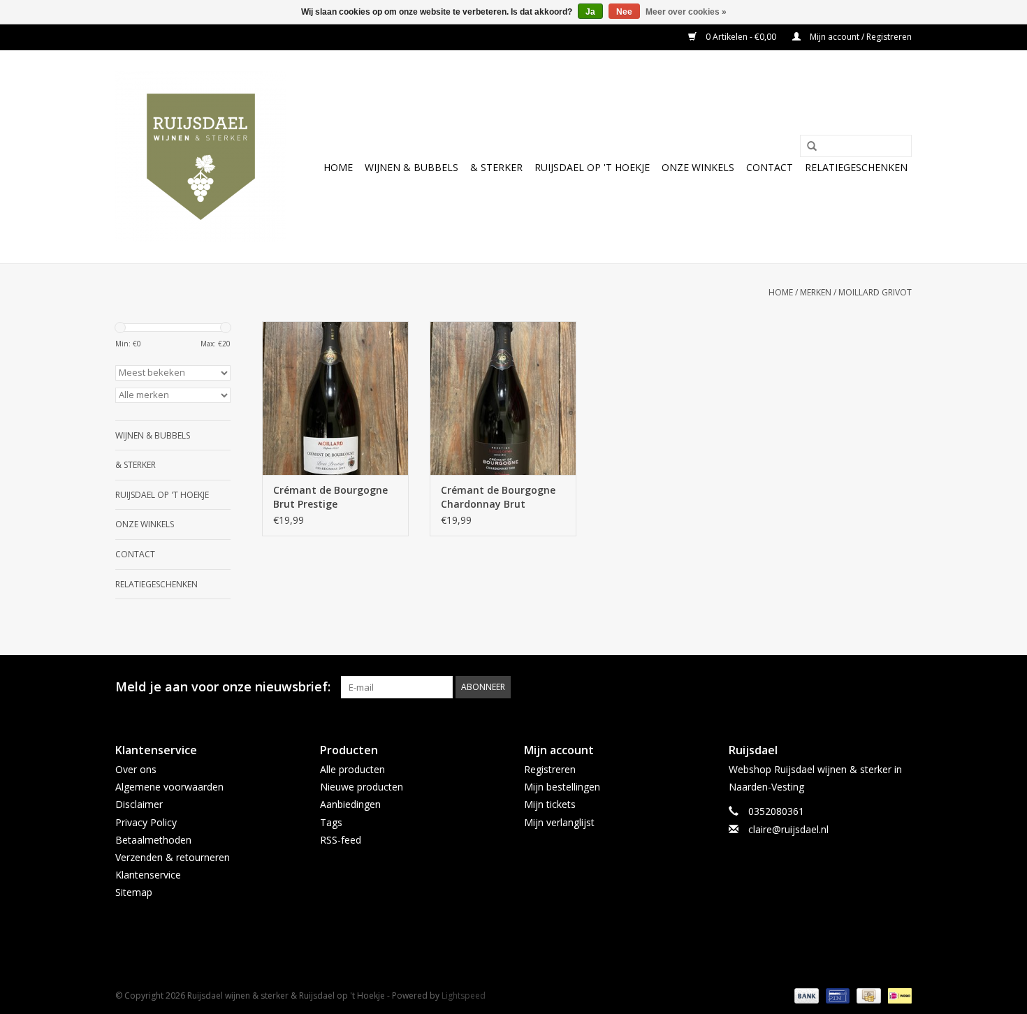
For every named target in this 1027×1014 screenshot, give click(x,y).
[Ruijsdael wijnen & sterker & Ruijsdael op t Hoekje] (200, 156)
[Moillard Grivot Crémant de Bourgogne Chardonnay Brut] (503, 398)
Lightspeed (464, 995)
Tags (331, 822)
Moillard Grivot (875, 292)
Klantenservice (148, 874)
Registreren (550, 769)
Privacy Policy (146, 822)
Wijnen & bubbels (411, 167)
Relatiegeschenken (856, 167)
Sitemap (133, 892)
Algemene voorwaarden (169, 786)
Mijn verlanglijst (559, 822)
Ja (590, 12)
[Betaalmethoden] (805, 995)
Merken (815, 292)
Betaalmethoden (153, 839)
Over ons (135, 769)
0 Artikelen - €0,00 (741, 37)
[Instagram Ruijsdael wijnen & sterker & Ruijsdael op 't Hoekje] (900, 687)
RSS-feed (340, 839)
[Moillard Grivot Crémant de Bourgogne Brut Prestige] (335, 398)
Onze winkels (698, 167)
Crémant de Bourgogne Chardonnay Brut (498, 496)
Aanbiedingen (350, 804)
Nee (624, 12)
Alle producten (352, 769)
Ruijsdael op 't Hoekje (592, 167)
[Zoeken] (807, 147)
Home (338, 167)
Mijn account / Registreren (860, 37)
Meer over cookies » (686, 12)
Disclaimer (139, 804)
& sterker (496, 167)
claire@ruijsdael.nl (788, 829)
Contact (769, 167)
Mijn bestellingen (562, 786)
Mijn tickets (550, 804)
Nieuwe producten (361, 786)
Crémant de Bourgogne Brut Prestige (330, 496)
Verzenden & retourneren (172, 857)
